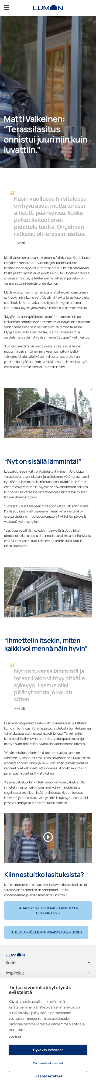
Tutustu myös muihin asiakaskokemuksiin (46, 932)
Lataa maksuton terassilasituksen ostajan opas (47, 910)
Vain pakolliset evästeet (48, 1063)
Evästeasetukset (48, 1076)
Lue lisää (15, 1036)
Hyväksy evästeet (48, 1049)
